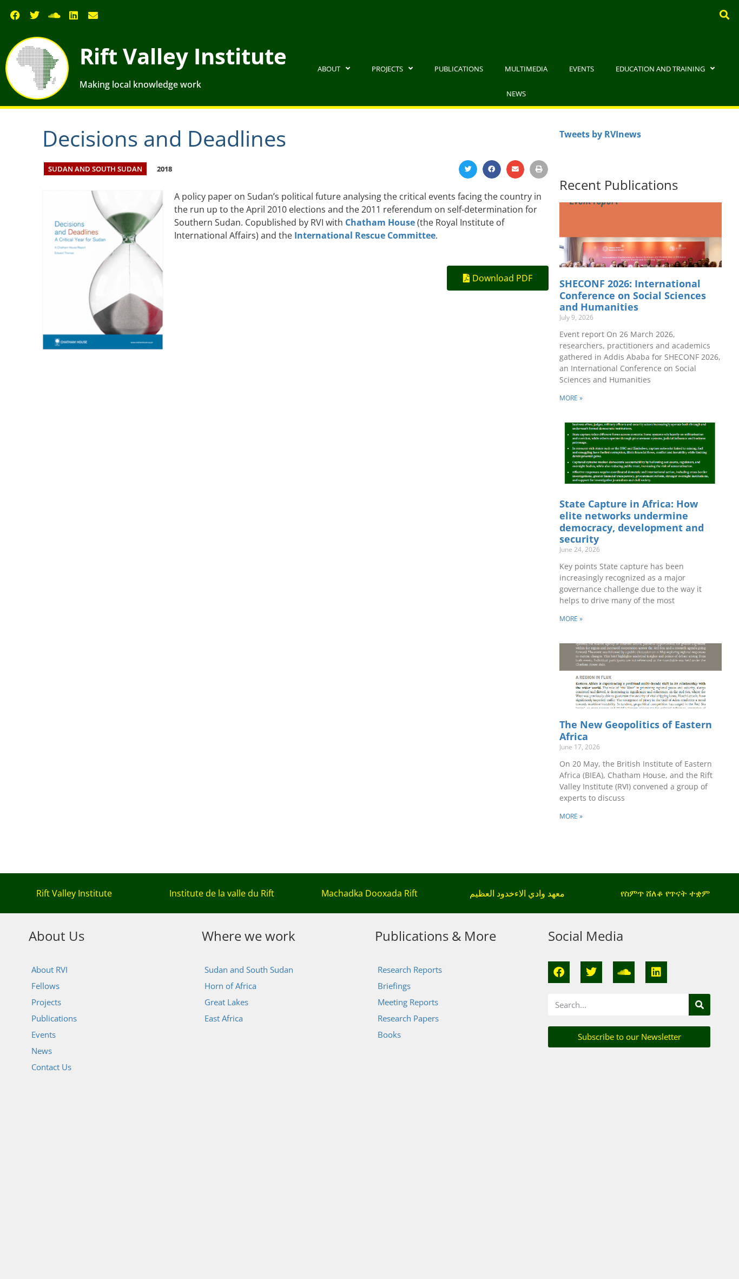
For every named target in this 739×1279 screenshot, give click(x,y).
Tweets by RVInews (600, 134)
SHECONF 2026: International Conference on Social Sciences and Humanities (632, 295)
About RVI (49, 969)
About (329, 69)
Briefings (394, 985)
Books (389, 1034)
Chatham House (380, 222)
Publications (458, 69)
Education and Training (660, 69)
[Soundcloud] (54, 15)
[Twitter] (34, 15)
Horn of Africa (230, 985)
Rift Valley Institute (183, 56)
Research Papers (408, 1018)
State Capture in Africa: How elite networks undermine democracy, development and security (631, 521)
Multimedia (526, 69)
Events (581, 69)
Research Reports (410, 969)
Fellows (45, 985)
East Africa (223, 1018)
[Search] (699, 1005)
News (516, 93)
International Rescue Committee (365, 235)
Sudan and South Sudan (95, 169)
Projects (387, 69)
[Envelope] (93, 15)
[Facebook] (15, 15)
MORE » (571, 398)
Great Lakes (226, 1002)
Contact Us (51, 1067)
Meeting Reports (408, 1002)
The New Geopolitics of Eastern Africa (635, 730)
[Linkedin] (73, 15)
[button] (725, 14)
